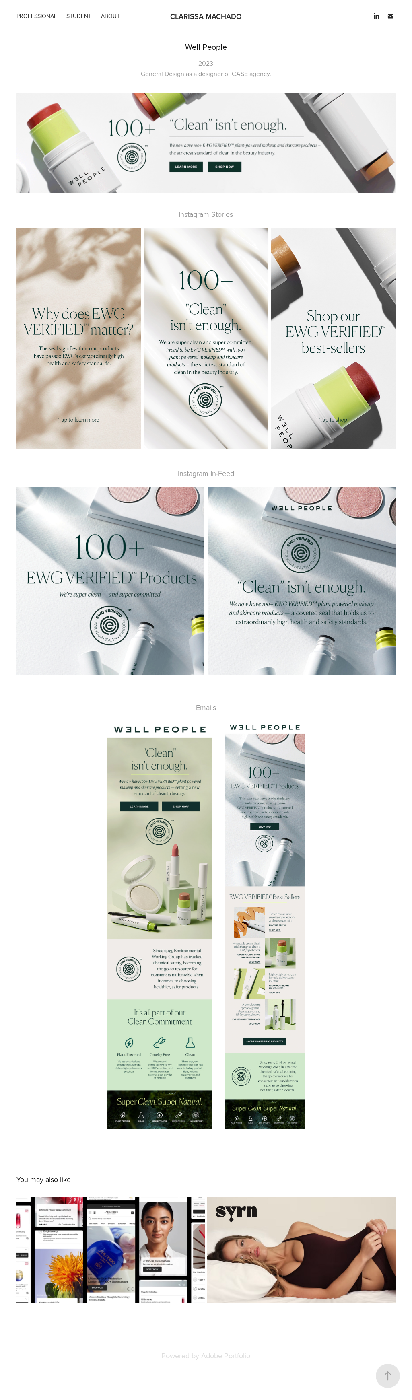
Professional (36, 16)
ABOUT (110, 16)
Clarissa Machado (206, 16)
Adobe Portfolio (225, 1356)
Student (78, 16)
